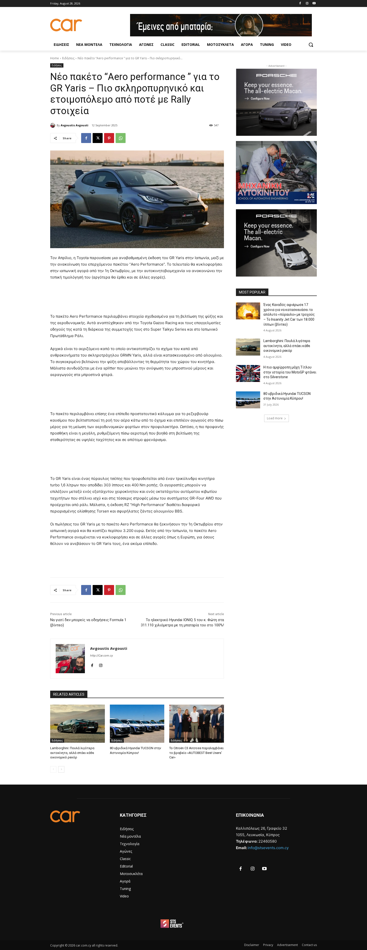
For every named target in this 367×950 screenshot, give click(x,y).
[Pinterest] (109, 138)
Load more (275, 418)
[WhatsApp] (121, 138)
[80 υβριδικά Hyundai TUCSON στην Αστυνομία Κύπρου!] (137, 724)
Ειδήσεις (68, 58)
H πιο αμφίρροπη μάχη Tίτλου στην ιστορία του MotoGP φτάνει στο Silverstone (289, 372)
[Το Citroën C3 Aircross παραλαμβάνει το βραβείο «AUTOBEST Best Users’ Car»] (196, 724)
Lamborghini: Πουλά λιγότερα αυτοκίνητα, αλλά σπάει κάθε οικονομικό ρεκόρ (72, 752)
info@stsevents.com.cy (268, 847)
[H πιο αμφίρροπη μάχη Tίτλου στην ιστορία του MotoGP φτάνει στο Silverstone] (248, 373)
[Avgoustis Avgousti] (53, 125)
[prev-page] (53, 769)
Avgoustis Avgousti (74, 125)
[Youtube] (314, 3)
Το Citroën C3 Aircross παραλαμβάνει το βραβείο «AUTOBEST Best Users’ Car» (196, 752)
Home (54, 58)
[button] (311, 45)
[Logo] (90, 25)
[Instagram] (307, 3)
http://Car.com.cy (101, 655)
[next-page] (61, 769)
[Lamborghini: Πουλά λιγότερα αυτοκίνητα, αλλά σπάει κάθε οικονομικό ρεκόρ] (77, 724)
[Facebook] (300, 3)
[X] (98, 138)
